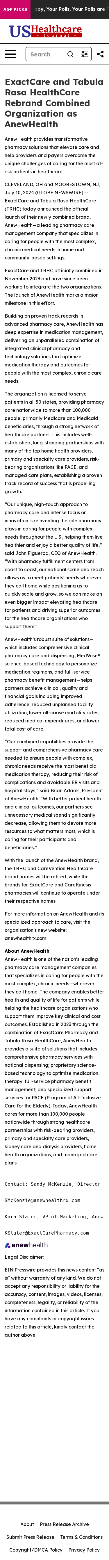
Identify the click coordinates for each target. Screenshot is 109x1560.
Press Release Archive (64, 1524)
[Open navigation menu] (10, 54)
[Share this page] (100, 54)
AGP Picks (15, 9)
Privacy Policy (84, 1550)
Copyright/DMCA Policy (35, 1550)
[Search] (70, 54)
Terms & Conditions (81, 1537)
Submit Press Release (30, 1537)
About (27, 1524)
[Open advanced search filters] (84, 54)
